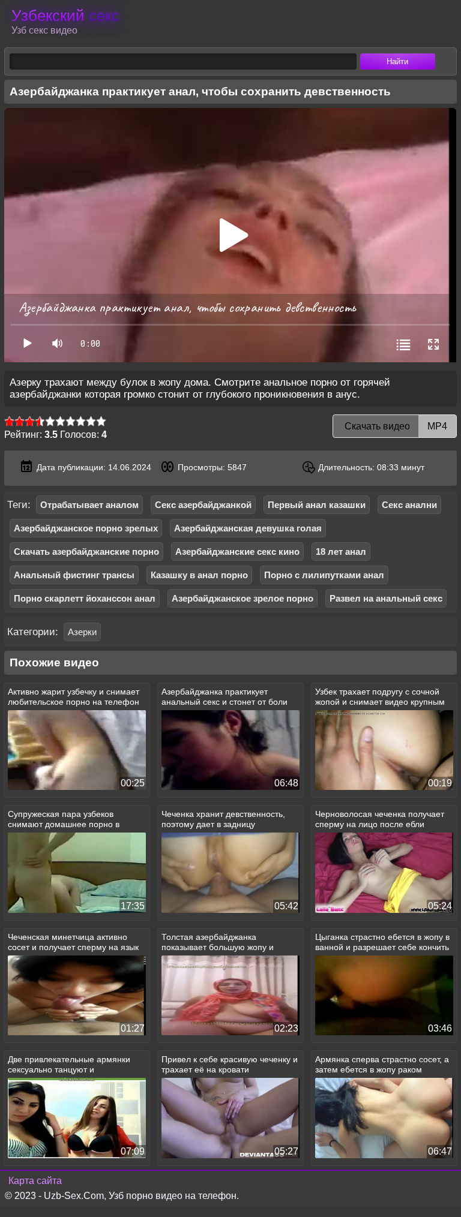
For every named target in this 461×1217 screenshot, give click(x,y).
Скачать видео (394, 426)
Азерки (82, 632)
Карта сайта (35, 1181)
